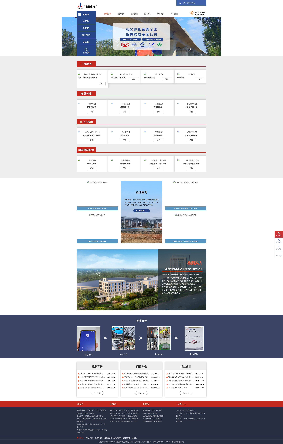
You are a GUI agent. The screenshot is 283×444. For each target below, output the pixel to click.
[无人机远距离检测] (125, 74)
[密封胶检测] (125, 132)
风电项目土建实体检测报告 (152, 418)
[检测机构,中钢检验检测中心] (87, 4)
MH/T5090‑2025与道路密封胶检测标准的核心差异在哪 (137, 373)
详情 (100, 83)
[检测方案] (141, 212)
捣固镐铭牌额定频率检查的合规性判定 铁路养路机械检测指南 (92, 377)
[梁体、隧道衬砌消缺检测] (92, 74)
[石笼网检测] (158, 103)
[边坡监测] (191, 74)
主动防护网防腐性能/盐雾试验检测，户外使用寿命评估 (92, 431)
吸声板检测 (91, 163)
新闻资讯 (147, 13)
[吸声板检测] (92, 160)
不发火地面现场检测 (150, 413)
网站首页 (107, 13)
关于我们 (174, 13)
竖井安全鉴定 (149, 77)
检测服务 (121, 13)
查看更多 (97, 393)
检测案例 (134, 13)
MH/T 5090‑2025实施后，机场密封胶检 (123, 416)
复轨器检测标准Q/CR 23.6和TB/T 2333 (123, 421)
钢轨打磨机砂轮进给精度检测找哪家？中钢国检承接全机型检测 (92, 380)
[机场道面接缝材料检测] (92, 132)
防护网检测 (91, 107)
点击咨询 (86, 52)
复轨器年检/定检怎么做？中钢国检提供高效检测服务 (137, 380)
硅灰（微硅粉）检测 (191, 163)
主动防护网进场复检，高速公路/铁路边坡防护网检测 (92, 419)
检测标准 (113, 404)
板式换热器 (127, 438)
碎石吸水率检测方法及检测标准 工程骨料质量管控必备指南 (92, 387)
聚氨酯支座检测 (191, 135)
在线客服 (278, 235)
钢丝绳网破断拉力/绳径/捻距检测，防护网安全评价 (91, 425)
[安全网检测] (158, 132)
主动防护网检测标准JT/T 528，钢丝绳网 (124, 418)
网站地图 (179, 421)
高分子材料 (86, 35)
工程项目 (86, 21)
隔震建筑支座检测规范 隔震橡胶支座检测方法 (92, 384)
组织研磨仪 (117, 438)
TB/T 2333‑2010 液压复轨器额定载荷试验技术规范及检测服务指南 (92, 373)
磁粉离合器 (108, 438)
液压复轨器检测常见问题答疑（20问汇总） (137, 377)
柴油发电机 (89, 438)
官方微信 (278, 242)
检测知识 (80, 404)
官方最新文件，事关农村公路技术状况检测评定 (181, 377)
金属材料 (86, 28)
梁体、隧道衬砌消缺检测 (87, 77)
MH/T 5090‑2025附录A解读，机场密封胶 (124, 410)
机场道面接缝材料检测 (92, 135)
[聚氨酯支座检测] (191, 132)
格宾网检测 (124, 107)
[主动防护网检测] (191, 103)
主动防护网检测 (191, 107)
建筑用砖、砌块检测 (158, 163)
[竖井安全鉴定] (158, 74)
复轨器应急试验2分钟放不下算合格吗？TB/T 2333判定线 (137, 384)
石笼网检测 (158, 107)
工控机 (134, 438)
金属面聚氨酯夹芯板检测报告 (153, 416)
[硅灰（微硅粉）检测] (191, 160)
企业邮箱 (278, 256)
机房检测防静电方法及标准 (152, 410)
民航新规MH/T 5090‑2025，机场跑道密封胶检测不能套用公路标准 (91, 411)
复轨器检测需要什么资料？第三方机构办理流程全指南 (137, 387)
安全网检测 (158, 135)
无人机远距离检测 (118, 77)
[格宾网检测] (125, 103)
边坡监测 (181, 77)
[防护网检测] (92, 103)
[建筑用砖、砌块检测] (158, 160)
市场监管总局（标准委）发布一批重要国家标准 (181, 373)
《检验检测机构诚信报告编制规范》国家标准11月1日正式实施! (181, 380)
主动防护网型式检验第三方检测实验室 (90, 416)
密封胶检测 (124, 135)
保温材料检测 (125, 163)
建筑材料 (86, 42)
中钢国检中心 (181, 404)
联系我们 (160, 13)
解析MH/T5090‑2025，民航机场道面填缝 (124, 413)
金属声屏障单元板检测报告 (152, 421)
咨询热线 (278, 249)
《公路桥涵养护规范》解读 (177, 387)
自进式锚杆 (99, 438)
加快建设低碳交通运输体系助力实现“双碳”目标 (181, 384)
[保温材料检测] (125, 160)
